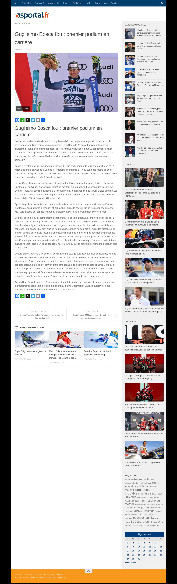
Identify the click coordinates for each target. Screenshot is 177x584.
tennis (149, 521)
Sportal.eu (42, 577)
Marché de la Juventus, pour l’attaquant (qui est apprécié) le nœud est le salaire (150, 111)
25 (144, 555)
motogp (149, 511)
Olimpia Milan (144, 514)
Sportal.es (62, 577)
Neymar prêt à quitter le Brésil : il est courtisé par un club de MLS (150, 98)
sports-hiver (22, 23)
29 (128, 559)
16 (133, 551)
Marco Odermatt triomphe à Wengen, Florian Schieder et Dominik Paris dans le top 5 (63, 354)
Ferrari (145, 486)
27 (155, 555)
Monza (142, 511)
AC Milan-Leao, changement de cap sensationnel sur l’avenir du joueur (150, 137)
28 (161, 555)
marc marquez (138, 507)
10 (139, 547)
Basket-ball (78, 3)
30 (133, 559)
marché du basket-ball (135, 501)
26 (150, 555)
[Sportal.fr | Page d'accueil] (32, 15)
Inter (159, 493)
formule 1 (145, 493)
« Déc (127, 562)
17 (139, 551)
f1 (140, 486)
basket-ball (141, 479)
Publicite (59, 575)
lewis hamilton (142, 497)
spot (134, 521)
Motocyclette (53, 3)
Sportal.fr (52, 577)
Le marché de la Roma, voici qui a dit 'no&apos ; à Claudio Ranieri (149, 46)
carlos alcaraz (145, 483)
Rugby (98, 3)
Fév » (133, 562)
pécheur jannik (143, 517)
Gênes (154, 494)
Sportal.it (33, 577)
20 (155, 551)
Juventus (130, 497)
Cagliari (151, 480)
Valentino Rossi (137, 525)
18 (144, 551)
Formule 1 (39, 3)
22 (128, 555)
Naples (158, 511)
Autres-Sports (110, 3)
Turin (155, 522)
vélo (158, 525)
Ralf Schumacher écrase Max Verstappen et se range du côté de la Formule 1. (142, 192)
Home (15, 3)
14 (161, 547)
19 (150, 551)
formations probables (137, 491)
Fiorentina (153, 487)
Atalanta (128, 480)
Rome (127, 522)
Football (25, 3)
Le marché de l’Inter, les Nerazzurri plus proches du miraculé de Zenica (148, 59)
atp (132, 480)
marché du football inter (142, 504)
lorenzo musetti (154, 497)
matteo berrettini (151, 508)
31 (139, 559)
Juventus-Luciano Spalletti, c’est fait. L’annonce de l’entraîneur (148, 72)
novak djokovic (132, 514)
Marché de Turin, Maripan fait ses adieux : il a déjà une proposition (149, 150)
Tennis (66, 3)
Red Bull (156, 518)
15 (128, 551)
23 (133, 555)
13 (155, 547)
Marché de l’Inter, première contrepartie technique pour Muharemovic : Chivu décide (149, 33)
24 (139, 555)
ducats (134, 486)
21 (161, 551)
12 (150, 547)
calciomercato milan (132, 483)
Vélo (89, 3)
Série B (141, 522)
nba (126, 514)
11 (144, 547)
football (129, 489)
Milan (137, 511)
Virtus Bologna (150, 525)
